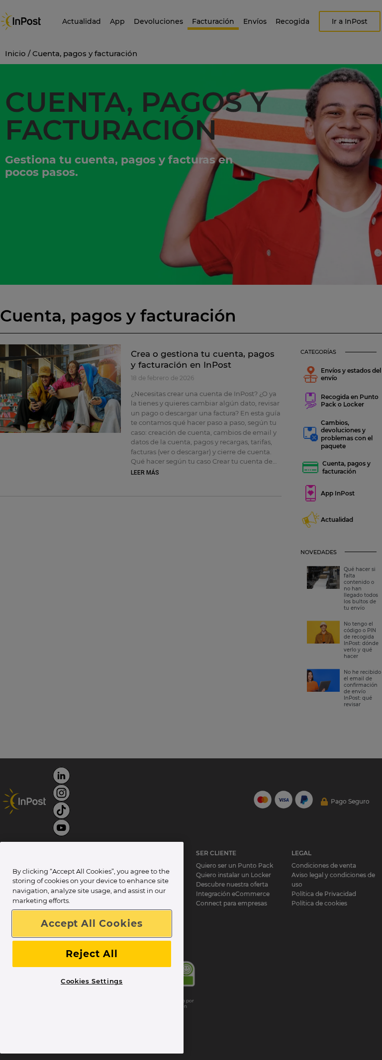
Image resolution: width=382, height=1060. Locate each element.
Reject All (92, 954)
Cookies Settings (92, 981)
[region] (92, 948)
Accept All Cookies (92, 923)
